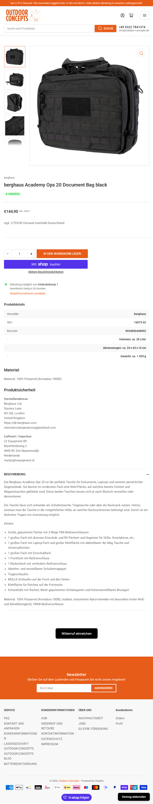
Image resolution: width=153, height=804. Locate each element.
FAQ (6, 718)
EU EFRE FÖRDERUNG (93, 729)
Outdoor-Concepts (69, 780)
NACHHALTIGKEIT (90, 718)
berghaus (9, 177)
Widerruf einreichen (77, 633)
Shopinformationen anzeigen (27, 293)
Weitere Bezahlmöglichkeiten (46, 271)
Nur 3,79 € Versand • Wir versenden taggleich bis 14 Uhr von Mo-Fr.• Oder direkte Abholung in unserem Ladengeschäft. (77, 3)
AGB (44, 718)
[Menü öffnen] (144, 15)
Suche (108, 28)
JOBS (82, 723)
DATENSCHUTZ (51, 739)
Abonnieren (103, 688)
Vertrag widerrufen (134, 796)
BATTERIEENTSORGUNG (20, 764)
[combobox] (60, 28)
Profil (119, 723)
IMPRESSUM (49, 744)
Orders (120, 718)
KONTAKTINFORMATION (57, 733)
